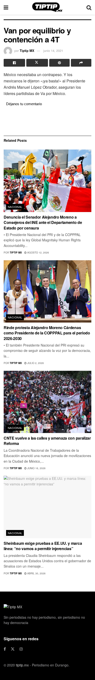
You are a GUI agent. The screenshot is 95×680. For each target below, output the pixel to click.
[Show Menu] (6, 7)
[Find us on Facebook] (5, 649)
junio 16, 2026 (36, 468)
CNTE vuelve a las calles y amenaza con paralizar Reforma (47, 440)
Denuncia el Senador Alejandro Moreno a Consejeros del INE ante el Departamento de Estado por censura (43, 222)
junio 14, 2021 (53, 50)
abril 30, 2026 (36, 573)
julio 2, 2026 (35, 363)
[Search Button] (88, 7)
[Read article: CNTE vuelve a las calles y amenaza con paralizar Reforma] (47, 402)
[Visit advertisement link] (47, 120)
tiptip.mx (22, 665)
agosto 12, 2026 (38, 252)
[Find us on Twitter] (13, 649)
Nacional (15, 207)
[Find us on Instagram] (21, 649)
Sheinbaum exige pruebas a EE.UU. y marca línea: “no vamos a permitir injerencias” (43, 545)
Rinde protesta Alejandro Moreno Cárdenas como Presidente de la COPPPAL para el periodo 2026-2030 (47, 333)
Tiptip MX (27, 50)
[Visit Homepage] (47, 7)
